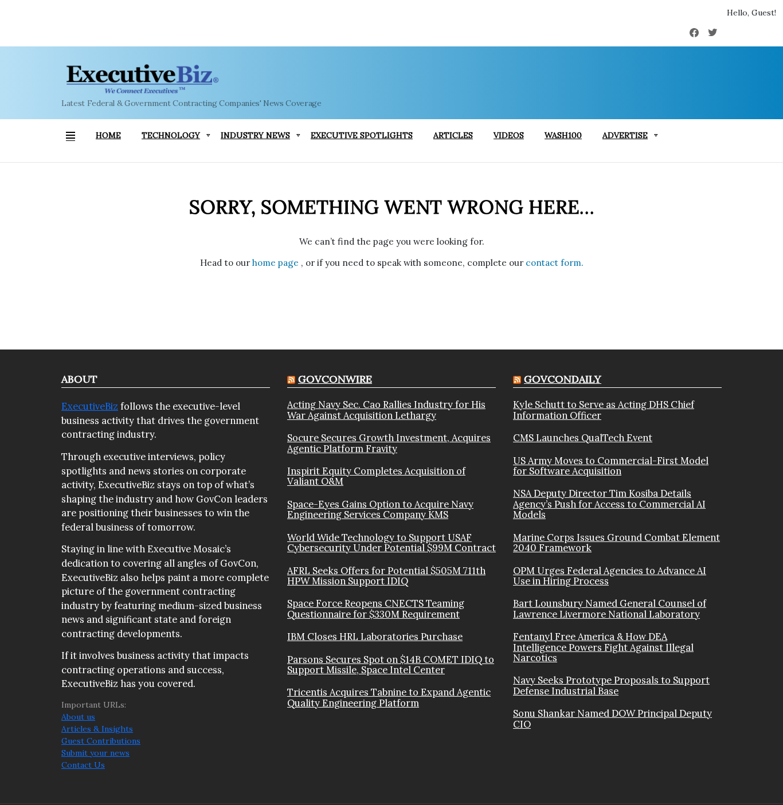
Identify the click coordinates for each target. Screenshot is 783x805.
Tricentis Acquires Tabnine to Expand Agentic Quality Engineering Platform (389, 697)
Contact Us (83, 765)
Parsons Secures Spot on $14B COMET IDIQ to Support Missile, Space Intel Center (390, 665)
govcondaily (562, 379)
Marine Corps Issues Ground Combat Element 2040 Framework (616, 542)
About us (78, 717)
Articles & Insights (97, 729)
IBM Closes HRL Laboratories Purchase (375, 636)
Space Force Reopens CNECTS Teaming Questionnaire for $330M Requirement (375, 608)
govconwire (335, 379)
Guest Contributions (100, 741)
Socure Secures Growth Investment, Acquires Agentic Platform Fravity (389, 443)
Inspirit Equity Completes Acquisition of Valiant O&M (376, 476)
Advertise (625, 135)
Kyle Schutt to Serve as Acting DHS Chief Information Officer (603, 410)
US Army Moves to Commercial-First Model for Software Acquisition (610, 466)
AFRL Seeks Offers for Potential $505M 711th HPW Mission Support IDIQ (386, 576)
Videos (509, 135)
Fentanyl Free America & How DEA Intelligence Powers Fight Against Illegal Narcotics (603, 647)
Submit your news (95, 753)
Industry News (255, 135)
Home (108, 135)
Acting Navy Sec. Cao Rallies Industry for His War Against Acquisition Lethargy (386, 410)
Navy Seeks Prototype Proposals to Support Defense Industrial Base (611, 685)
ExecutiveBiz (89, 406)
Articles (453, 135)
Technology (171, 135)
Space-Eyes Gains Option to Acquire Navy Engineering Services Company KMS (380, 509)
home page (276, 262)
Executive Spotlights (362, 135)
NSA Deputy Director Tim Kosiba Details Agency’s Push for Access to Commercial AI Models (609, 504)
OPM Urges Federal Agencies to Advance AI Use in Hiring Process (609, 576)
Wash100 (563, 135)
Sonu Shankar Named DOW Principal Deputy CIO (612, 718)
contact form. (555, 262)
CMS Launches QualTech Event (582, 438)
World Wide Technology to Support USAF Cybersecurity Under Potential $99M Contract (391, 542)
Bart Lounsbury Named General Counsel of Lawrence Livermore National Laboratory (609, 608)
